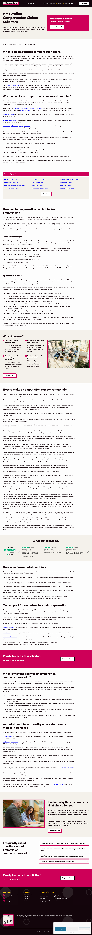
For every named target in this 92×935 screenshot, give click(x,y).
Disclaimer (56, 900)
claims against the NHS (66, 767)
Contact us (84, 3)
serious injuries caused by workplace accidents (28, 108)
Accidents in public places (10, 126)
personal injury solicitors (12, 85)
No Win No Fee (69, 3)
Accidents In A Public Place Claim (69, 179)
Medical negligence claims (10, 742)
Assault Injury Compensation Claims (14, 185)
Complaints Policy (44, 896)
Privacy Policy (43, 898)
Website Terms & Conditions (60, 898)
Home (4, 44)
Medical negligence (8, 114)
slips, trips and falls (24, 126)
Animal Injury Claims (66, 182)
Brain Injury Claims (65, 185)
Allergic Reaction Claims (11, 182)
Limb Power (6, 633)
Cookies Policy (43, 901)
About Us (60, 3)
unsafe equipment (25, 110)
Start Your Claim (55, 830)
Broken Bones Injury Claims (40, 188)
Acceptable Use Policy (45, 900)
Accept (60, 929)
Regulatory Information (59, 895)
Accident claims (7, 736)
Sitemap (42, 895)
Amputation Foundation (10, 637)
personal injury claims (57, 784)
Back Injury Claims (37, 185)
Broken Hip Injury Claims (67, 188)
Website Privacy (57, 896)
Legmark (30, 917)
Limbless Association (9, 627)
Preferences (84, 929)
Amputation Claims (37, 182)
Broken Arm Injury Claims (11, 188)
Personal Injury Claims (15, 44)
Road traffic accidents (9, 120)
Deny (72, 929)
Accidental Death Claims (39, 179)
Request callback (57, 27)
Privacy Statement (72, 932)
